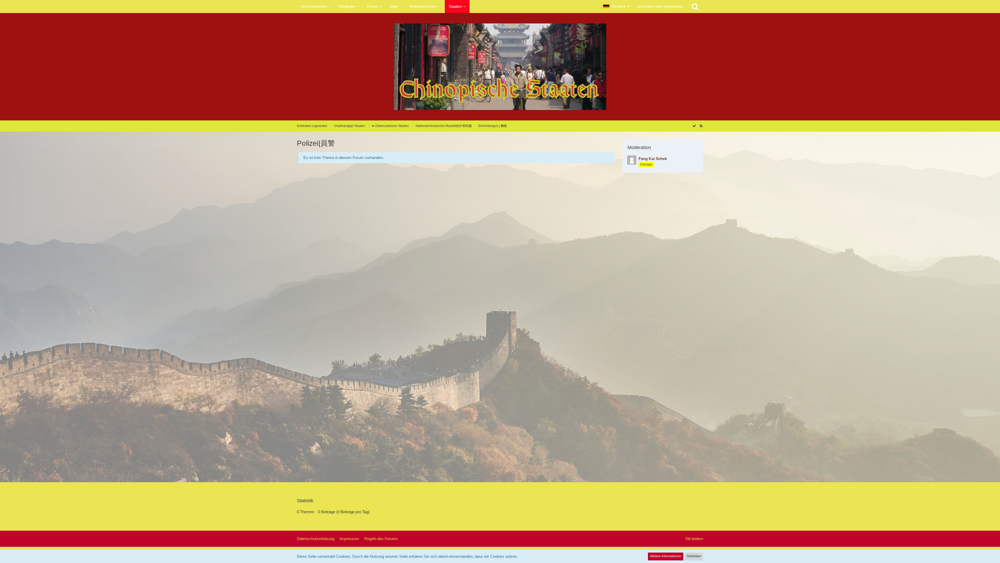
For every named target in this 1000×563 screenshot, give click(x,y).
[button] (616, 6)
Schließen (694, 556)
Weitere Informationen (665, 556)
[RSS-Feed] (701, 126)
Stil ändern (694, 538)
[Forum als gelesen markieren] (694, 126)
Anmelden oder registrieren (660, 6)
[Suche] (695, 6)
